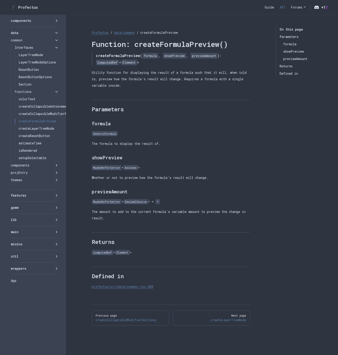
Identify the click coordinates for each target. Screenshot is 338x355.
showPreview (293, 51)
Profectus (100, 32)
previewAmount (295, 59)
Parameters (289, 36)
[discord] (316, 7)
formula (289, 44)
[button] (35, 20)
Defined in (289, 73)
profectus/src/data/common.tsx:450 (122, 286)
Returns (286, 66)
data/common (124, 32)
